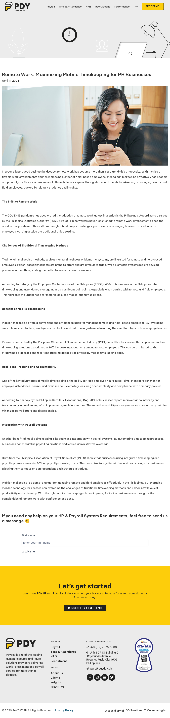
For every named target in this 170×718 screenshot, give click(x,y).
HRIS (88, 6)
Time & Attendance (70, 6)
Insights (56, 682)
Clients (55, 677)
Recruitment (102, 6)
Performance (122, 6)
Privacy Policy (64, 710)
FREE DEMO (153, 6)
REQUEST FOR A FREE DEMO (85, 608)
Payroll (50, 6)
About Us (57, 673)
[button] (136, 7)
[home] (17, 6)
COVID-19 (57, 687)
